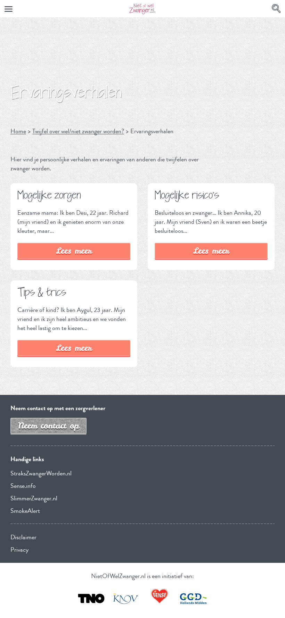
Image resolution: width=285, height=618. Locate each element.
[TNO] (91, 598)
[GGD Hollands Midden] (193, 598)
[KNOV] (125, 598)
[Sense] (159, 596)
